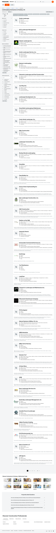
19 (37, 470)
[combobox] (46, 2)
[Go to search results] (11, 77)
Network (12, 1)
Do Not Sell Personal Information (27, 530)
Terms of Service (20, 530)
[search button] (53, 2)
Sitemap (33, 530)
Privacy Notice (16, 530)
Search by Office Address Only (5, 15)
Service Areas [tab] (24, 518)
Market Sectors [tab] (11, 518)
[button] (2, 20)
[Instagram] (51, 531)
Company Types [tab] (5, 518)
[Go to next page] (39, 470)
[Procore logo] (5, 1)
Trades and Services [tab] (18, 518)
